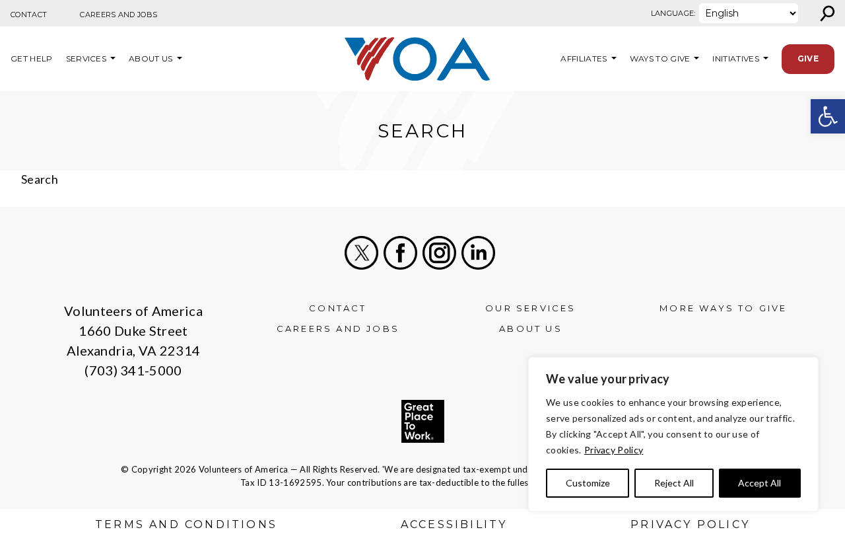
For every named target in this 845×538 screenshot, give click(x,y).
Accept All (759, 482)
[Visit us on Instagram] (439, 253)
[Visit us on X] (361, 253)
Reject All (674, 482)
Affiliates (582, 58)
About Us (151, 58)
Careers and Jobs (118, 14)
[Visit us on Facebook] (400, 253)
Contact (29, 14)
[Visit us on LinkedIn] (478, 253)
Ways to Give (660, 58)
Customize (588, 482)
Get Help (32, 58)
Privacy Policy (613, 449)
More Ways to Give (723, 308)
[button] (828, 116)
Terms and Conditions (186, 524)
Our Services (530, 308)
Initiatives (735, 58)
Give (808, 58)
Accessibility (454, 524)
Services (86, 58)
